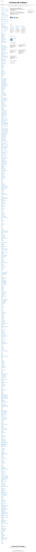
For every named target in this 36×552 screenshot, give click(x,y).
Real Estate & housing (4, 389)
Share (2, 422)
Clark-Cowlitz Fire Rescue (4, 157)
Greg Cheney (2, 243)
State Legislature (3, 443)
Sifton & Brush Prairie (4, 428)
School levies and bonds (4, 414)
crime (2, 180)
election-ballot (3, 208)
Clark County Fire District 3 (4, 128)
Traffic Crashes (3, 461)
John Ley (2, 290)
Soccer (2, 433)
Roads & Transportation (4, 405)
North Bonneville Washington (18, 2)
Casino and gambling (3, 95)
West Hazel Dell (3, 530)
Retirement (2, 392)
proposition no (3, 386)
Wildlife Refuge (3, 534)
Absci (1, 32)
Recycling (2, 390)
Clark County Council (4, 114)
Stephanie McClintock (4, 446)
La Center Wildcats (3, 301)
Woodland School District (4, 537)
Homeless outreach (3, 266)
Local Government (3, 312)
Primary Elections (3, 384)
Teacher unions (3, 449)
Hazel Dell (2, 247)
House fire (2, 267)
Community (2, 165)
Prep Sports (2, 381)
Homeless (2, 265)
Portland (2, 378)
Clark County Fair (3, 121)
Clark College (2, 108)
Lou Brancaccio (3, 320)
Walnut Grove (3, 499)
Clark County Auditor (4, 112)
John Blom (2, 288)
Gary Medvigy (3, 237)
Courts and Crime (3, 173)
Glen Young (2, 240)
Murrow (2, 338)
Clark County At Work (4, 111)
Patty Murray (2, 363)
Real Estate (2, 388)
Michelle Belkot (3, 329)
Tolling (2, 455)
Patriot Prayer (3, 362)
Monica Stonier (3, 332)
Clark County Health (3, 135)
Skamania (2, 431)
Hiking (2, 258)
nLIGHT (2, 347)
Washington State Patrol (4, 512)
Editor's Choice (3, 205)
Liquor (2, 310)
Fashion (2, 219)
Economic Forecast (3, 203)
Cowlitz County (3, 175)
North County (3, 348)
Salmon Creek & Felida (4, 411)
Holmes (2, 263)
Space (2, 434)
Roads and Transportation (4, 406)
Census (2, 96)
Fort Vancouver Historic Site (4, 231)
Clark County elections (4, 120)
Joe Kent (2, 286)
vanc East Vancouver (3, 473)
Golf (1, 241)
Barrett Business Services (4, 47)
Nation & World (3, 342)
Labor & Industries (3, 302)
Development (3, 190)
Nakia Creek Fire (3, 341)
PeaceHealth (2, 365)
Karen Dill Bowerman (4, 291)
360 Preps (2, 24)
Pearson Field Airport (4, 366)
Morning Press (3, 333)
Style (1, 447)
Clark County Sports (3, 153)
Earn (1, 195)
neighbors (2, 344)
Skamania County (3, 432)
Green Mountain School (4, 242)
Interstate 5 (2, 279)
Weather (2, 525)
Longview (2, 319)
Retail (2, 391)
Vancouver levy (3, 484)
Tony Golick (2, 456)
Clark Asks (2, 107)
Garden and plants (3, 236)
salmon (2, 409)
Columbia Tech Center (4, 164)
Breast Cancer (3, 72)
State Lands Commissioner (4, 442)
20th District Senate (3, 23)
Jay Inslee (2, 285)
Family (2, 218)
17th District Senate (3, 12)
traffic (2, 459)
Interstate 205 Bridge (4, 278)
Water (2, 524)
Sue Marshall (2, 448)
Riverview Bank (3, 404)
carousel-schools (3, 92)
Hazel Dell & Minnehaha (4, 248)
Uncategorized (3, 467)
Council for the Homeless (4, 170)
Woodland (2, 536)
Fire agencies (2, 223)
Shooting (2, 427)
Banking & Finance (3, 45)
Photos (2, 370)
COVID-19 (2, 174)
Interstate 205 (3, 277)
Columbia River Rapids (4, 163)
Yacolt (2, 542)
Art (1, 43)
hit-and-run (2, 261)
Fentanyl (2, 221)
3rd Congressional (3, 25)
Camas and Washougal (4, 79)
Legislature (2, 307)
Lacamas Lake (3, 303)
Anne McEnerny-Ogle (4, 41)
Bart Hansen (2, 50)
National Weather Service (4, 343)
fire (1, 222)
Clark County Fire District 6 (4, 130)
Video (2, 498)
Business (2, 74)
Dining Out (2, 191)
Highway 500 (2, 257)
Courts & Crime (3, 171)
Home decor (2, 264)
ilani (1, 276)
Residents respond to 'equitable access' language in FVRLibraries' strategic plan (13, 57)
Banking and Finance (3, 46)
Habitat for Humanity (4, 246)
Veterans (2, 496)
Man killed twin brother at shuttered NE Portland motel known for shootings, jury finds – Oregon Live (22, 52)
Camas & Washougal (3, 78)
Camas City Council (3, 80)
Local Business (3, 311)
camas (2, 77)
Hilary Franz (2, 259)
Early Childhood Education (4, 194)
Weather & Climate (3, 526)
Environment (2, 214)
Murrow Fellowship (3, 339)
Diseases (2, 192)
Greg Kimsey (2, 244)
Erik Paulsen (2, 215)
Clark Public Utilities (3, 156)
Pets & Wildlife (3, 369)
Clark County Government (4, 132)
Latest (2, 305)
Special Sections (3, 436)
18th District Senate (3, 18)
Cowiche (29, 12)
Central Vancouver (3, 97)
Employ (2, 209)
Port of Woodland (3, 377)
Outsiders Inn (3, 361)
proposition (2, 385)
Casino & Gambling (3, 94)
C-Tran (2, 76)
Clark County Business (4, 113)
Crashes (2, 179)
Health (2, 250)
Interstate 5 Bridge (3, 280)
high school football (3, 256)
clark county (2, 109)
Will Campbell (3, 535)
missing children (3, 331)
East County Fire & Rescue (4, 197)
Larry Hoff (2, 304)
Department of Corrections (4, 186)
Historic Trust (3, 260)
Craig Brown (2, 178)
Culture (2, 181)
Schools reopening (3, 416)
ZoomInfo (2, 543)
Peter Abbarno (3, 367)
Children (2, 101)
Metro (2, 328)
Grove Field (2, 245)
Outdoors (2, 360)
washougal (2, 519)
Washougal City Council (4, 520)
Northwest (2, 349)
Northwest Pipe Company (4, 350)
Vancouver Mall (3, 485)
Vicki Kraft (2, 497)
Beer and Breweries (3, 62)
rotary (2, 408)
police (2, 371)
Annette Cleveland (3, 42)
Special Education (3, 435)
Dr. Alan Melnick (3, 193)
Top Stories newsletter (4, 458)
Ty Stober (2, 466)
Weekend (2, 527)
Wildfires (2, 533)
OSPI (1, 359)
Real (1, 387)
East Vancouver (3, 202)
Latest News (2, 306)
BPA (1, 69)
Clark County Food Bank (4, 131)
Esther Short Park (3, 216)
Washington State (3, 511)
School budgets (3, 413)
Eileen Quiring (3, 206)
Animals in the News (3, 39)
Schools (2, 415)
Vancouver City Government (4, 476)
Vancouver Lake (3, 483)
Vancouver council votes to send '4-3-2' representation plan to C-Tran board (13, 51)
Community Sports (3, 168)
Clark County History (3, 136)
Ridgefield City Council (4, 397)
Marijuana (2, 324)
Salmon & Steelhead (3, 410)
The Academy (2, 452)
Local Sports (2, 318)
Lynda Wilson (2, 321)
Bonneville (14, 36)
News (1, 345)
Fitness (2, 226)
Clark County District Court (4, 119)
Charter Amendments (4, 100)
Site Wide (2, 430)
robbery (2, 407)
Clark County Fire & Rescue (4, 123)
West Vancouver (3, 531)
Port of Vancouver (3, 376)
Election (2, 207)
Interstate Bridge (3, 283)
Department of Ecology (4, 187)
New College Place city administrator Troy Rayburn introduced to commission (13, 46)
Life (1, 308)
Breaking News (3, 71)
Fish (1, 225)
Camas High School (3, 81)
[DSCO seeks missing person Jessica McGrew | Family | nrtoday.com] (18, 29)
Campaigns (2, 90)
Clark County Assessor (4, 110)
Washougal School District (4, 523)
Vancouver (2, 474)
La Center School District (4, 300)
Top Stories (2, 457)
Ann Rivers (2, 40)
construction (2, 169)
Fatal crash (2, 220)
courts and (2, 172)
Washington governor (4, 508)
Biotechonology (3, 63)
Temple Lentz (3, 451)
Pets (1, 368)
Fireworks (2, 224)
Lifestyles (2, 309)
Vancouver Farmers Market (4, 477)
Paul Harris (2, 364)
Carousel (2, 91)
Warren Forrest (3, 500)
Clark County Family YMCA (4, 122)
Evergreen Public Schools (4, 217)
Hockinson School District (4, 262)
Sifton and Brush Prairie (4, 429)
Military (2, 330)
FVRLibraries (2, 235)
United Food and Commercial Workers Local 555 (4, 469)
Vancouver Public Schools (4, 494)
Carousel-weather (3, 93)
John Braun (2, 289)
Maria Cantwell (3, 322)
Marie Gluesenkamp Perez (4, 323)
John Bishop (2, 287)
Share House (2, 423)
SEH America (2, 421)
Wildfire (2, 532)
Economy (2, 204)
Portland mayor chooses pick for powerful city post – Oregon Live (22, 45)
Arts (1, 44)
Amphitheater (3, 38)
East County (2, 196)
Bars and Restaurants (4, 49)
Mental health (3, 325)
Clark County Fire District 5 (4, 129)
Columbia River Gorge (4, 162)
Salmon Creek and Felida (4, 412)
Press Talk (2, 383)
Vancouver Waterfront (4, 495)
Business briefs (3, 75)
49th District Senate (3, 31)
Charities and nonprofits (4, 99)
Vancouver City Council (4, 475)
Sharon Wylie (2, 426)
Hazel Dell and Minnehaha (4, 249)
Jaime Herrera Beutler (4, 284)
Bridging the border (3, 73)
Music (2, 340)
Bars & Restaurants (3, 48)
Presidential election (3, 382)
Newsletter (2, 346)
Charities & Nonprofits (4, 98)
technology (2, 450)
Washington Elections (4, 507)
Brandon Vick (3, 70)
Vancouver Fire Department (4, 478)
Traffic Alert (2, 460)
